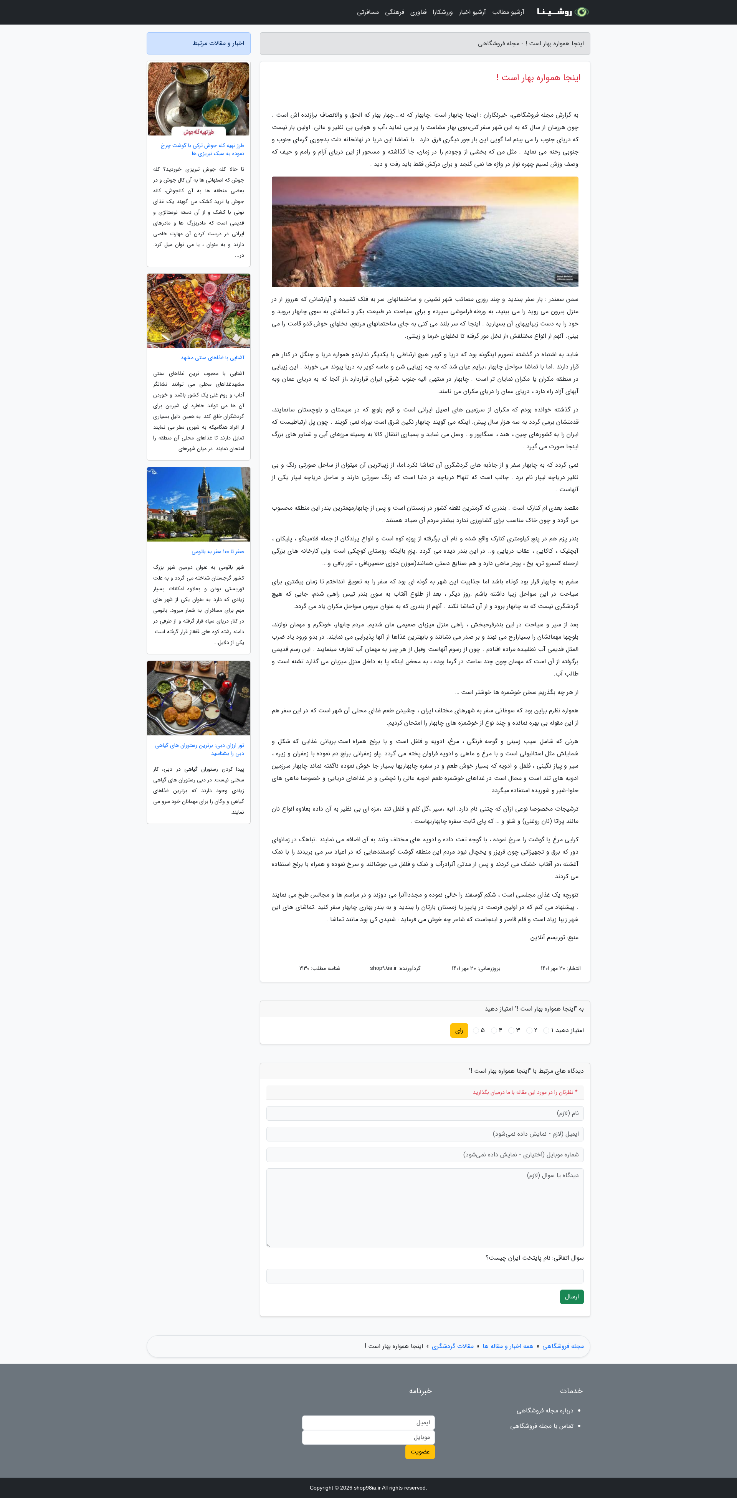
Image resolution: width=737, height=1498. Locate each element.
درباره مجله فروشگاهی (545, 1410)
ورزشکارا (443, 12)
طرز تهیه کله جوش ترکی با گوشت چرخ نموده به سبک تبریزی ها (202, 150)
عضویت (420, 1452)
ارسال (572, 1296)
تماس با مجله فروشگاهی (541, 1426)
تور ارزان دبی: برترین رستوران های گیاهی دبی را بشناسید (199, 750)
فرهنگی (394, 12)
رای (459, 1030)
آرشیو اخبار (472, 12)
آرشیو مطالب (508, 12)
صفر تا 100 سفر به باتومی (218, 552)
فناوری (418, 12)
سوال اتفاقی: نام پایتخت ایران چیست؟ (535, 1258)
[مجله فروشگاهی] (562, 12)
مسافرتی (368, 12)
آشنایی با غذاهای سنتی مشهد (212, 358)
